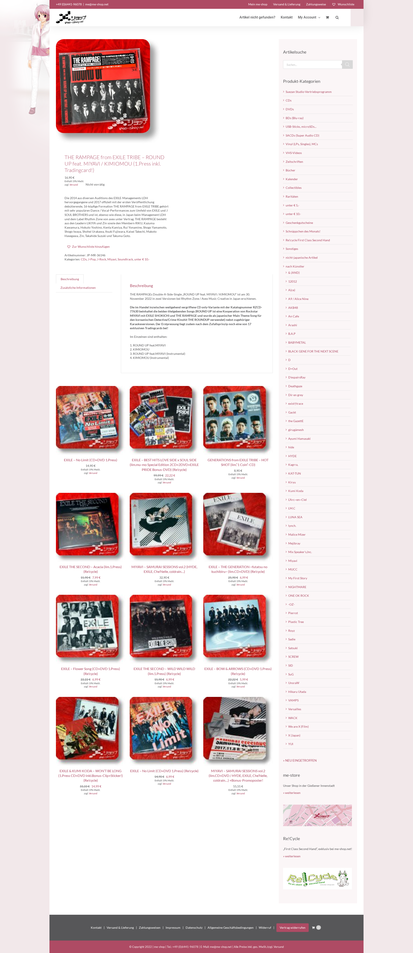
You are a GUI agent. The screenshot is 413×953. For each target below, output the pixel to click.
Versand (73, 184)
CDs (84, 259)
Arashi (292, 325)
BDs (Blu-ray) (295, 118)
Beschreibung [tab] (70, 279)
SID (290, 665)
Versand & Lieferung (120, 927)
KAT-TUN (294, 473)
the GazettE (296, 421)
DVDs (290, 109)
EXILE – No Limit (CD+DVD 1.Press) (90, 460)
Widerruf (265, 927)
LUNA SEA (295, 517)
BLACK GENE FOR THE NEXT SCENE (313, 351)
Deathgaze (295, 386)
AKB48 (293, 307)
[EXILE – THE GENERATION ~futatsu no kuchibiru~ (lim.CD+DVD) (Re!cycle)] (238, 495)
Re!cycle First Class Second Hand (308, 240)
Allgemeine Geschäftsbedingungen (231, 927)
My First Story (297, 578)
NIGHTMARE (297, 587)
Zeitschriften (294, 161)
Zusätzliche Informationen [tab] (78, 287)
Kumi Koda (295, 491)
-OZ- (291, 604)
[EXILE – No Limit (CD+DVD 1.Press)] (90, 388)
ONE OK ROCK (298, 595)
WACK (292, 718)
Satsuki (293, 648)
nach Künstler (295, 266)
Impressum (173, 927)
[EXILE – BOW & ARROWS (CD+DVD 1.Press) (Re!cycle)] (238, 597)
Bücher (290, 170)
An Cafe (293, 316)
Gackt (292, 412)
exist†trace (295, 403)
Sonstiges (292, 249)
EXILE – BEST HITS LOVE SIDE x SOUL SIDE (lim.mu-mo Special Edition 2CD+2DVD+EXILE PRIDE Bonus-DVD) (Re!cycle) (164, 465)
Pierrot (293, 613)
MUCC (292, 569)
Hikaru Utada (297, 691)
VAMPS (293, 700)
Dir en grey (295, 395)
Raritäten (292, 196)
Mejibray (294, 543)
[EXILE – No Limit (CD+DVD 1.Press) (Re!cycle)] (164, 699)
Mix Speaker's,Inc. (300, 552)
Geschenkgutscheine (299, 222)
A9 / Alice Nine (298, 299)
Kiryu (292, 482)
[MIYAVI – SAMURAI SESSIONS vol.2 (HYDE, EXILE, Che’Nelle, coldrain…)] (164, 495)
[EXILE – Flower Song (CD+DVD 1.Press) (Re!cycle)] (90, 597)
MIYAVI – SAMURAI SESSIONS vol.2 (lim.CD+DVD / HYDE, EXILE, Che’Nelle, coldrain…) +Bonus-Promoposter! (238, 775)
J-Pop (92, 259)
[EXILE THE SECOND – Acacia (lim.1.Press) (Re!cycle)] (90, 495)
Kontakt (96, 927)
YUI (290, 744)
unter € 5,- (292, 205)
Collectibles (294, 187)
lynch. (292, 525)
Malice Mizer (297, 534)
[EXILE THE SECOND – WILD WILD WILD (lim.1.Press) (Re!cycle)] (164, 597)
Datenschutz (194, 927)
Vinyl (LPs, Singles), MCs (302, 144)
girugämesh (296, 430)
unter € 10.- (141, 259)
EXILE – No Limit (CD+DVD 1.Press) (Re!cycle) (164, 771)
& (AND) (294, 272)
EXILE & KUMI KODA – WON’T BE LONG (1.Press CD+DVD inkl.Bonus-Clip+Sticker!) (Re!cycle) (90, 775)
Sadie (291, 639)
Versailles (294, 709)
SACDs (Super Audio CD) (302, 135)
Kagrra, (293, 464)
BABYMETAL (297, 342)
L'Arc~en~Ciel (297, 499)
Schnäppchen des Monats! (303, 231)
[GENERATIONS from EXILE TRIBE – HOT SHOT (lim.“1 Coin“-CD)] (238, 388)
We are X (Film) (298, 726)
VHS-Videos (294, 153)
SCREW (293, 656)
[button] (337, 17)
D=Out (292, 368)
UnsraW (293, 683)
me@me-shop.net (96, 4)
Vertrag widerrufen (292, 927)
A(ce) (291, 290)
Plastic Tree (296, 622)
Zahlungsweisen (149, 927)
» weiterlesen (292, 793)
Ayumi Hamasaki (299, 438)
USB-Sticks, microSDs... (301, 126)
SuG (291, 674)
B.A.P (292, 333)
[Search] (347, 64)
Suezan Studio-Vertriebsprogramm (309, 92)
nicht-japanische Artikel (302, 257)
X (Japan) (294, 735)
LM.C (291, 508)
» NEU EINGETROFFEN (300, 760)
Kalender (292, 179)
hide (291, 447)
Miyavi (111, 259)
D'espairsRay (296, 377)
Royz (291, 630)
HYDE (292, 456)
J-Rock (101, 259)
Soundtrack (125, 259)
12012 (292, 281)
